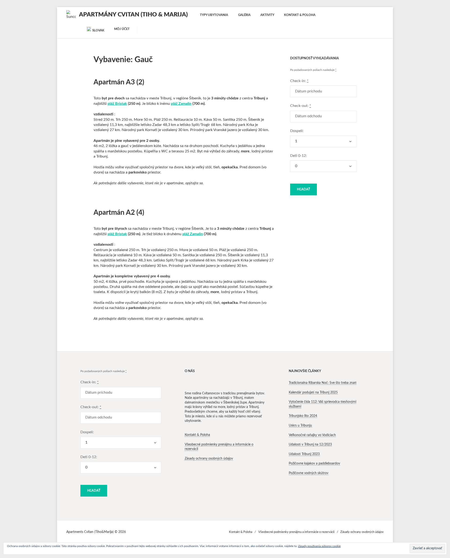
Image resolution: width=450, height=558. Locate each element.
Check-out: (300, 106)
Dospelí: (297, 131)
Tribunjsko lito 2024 (303, 416)
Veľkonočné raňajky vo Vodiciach (312, 435)
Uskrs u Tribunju (300, 425)
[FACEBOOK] (79, 29)
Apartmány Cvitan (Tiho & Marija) (133, 15)
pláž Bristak (117, 104)
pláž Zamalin (181, 104)
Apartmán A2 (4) (119, 212)
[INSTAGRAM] (70, 29)
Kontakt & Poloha (197, 435)
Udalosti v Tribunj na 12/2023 (310, 444)
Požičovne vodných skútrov (308, 473)
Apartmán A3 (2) (119, 82)
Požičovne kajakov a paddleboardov (314, 463)
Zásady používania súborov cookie (319, 546)
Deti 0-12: (298, 156)
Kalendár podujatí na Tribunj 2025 (313, 392)
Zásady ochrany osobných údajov (209, 458)
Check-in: (299, 81)
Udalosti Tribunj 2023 (304, 454)
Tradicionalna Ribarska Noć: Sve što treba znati (322, 383)
